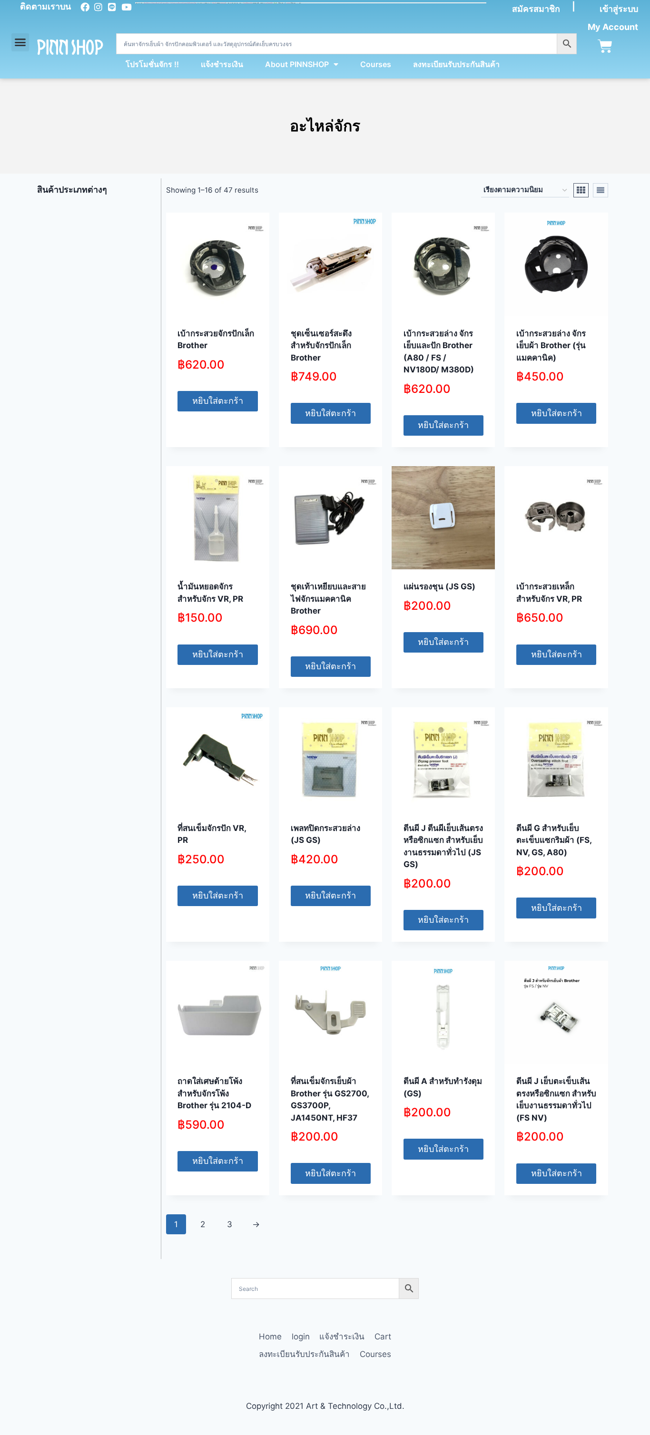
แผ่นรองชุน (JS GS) (439, 586)
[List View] (600, 190)
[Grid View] (581, 190)
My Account (613, 27)
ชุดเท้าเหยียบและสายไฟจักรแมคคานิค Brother (328, 598)
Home (270, 1336)
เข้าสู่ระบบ (619, 9)
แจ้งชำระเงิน (222, 64)
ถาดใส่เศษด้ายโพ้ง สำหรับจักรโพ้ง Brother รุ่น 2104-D (214, 1093)
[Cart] (605, 46)
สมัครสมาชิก (536, 9)
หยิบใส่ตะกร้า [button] (217, 401)
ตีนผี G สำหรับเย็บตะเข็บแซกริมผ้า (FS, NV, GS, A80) (553, 840)
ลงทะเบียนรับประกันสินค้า (456, 64)
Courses (375, 64)
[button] (20, 42)
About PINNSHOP (297, 64)
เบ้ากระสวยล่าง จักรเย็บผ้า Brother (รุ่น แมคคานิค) (551, 345)
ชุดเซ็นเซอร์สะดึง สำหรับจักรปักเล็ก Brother (321, 345)
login (301, 1336)
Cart (382, 1336)
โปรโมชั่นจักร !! (152, 64)
